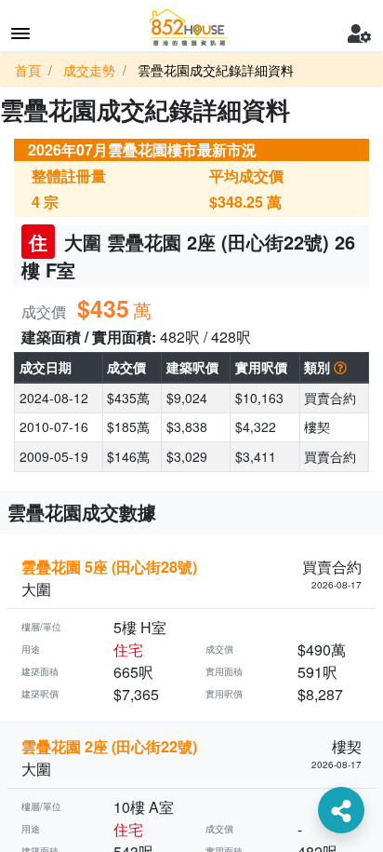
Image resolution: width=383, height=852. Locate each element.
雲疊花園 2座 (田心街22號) (109, 746)
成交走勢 (89, 70)
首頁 (28, 70)
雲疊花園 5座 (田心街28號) (109, 566)
